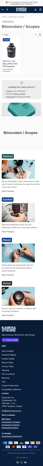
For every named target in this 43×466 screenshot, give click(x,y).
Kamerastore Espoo (10, 428)
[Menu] (2, 9)
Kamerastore (17, 453)
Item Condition (8, 351)
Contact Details (8, 359)
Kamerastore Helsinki (11, 425)
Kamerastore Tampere (11, 422)
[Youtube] (25, 462)
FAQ (3, 382)
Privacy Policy (8, 366)
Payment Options (9, 355)
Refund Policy (7, 362)
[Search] (7, 9)
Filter (6, 35)
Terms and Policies (21, 457)
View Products (8, 191)
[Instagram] (21, 462)
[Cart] (40, 9)
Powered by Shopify (28, 453)
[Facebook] (17, 462)
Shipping (5, 370)
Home (4, 17)
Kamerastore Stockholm (12, 436)
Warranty (6, 378)
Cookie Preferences (10, 385)
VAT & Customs (8, 374)
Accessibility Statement (11, 389)
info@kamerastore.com (11, 411)
